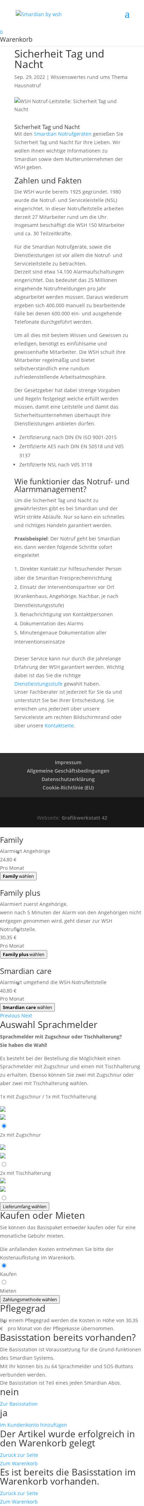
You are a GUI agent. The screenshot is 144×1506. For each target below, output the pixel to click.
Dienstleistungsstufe (38, 683)
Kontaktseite (59, 725)
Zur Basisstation (19, 1403)
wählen (18, 876)
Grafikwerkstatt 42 (84, 817)
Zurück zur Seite (19, 1455)
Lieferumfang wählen (24, 1206)
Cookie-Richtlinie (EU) (68, 787)
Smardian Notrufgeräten (63, 133)
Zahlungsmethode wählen (30, 1299)
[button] (10, 1015)
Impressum (68, 762)
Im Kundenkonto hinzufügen (33, 1424)
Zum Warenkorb (19, 1463)
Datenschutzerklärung (68, 779)
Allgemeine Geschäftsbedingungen (68, 770)
